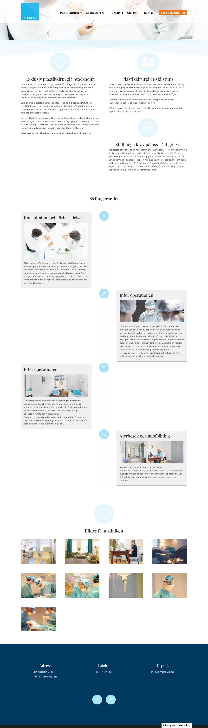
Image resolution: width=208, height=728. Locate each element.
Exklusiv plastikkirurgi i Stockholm (60, 79)
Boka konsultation (172, 13)
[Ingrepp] (82, 596)
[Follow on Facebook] (97, 699)
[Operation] (38, 596)
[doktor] (169, 596)
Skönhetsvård (95, 13)
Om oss (132, 13)
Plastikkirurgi (69, 13)
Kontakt (149, 13)
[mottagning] (38, 563)
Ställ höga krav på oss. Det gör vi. (148, 144)
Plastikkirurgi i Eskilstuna (148, 79)
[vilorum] (169, 563)
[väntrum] (82, 563)
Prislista (117, 13)
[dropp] (126, 596)
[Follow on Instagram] (111, 699)
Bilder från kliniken (104, 531)
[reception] (126, 563)
